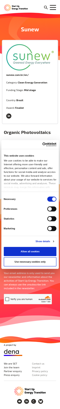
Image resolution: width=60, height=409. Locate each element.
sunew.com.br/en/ (17, 75)
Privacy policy (40, 371)
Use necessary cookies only (30, 261)
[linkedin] (9, 116)
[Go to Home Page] (30, 390)
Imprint (36, 367)
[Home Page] (16, 7)
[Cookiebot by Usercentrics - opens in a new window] (42, 144)
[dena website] (13, 350)
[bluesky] (40, 401)
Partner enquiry (13, 371)
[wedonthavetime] (33, 401)
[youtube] (19, 401)
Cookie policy (39, 375)
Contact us (38, 363)
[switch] (51, 208)
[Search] (46, 7)
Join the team (11, 367)
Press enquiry (12, 375)
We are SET (10, 363)
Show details (43, 241)
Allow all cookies (30, 251)
